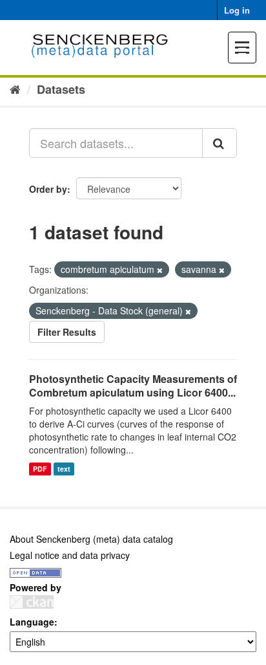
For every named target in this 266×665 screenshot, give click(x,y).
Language (32, 621)
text (63, 469)
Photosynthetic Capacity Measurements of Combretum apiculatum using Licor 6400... (133, 385)
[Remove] (160, 270)
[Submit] (219, 143)
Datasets (61, 89)
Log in (237, 10)
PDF (39, 469)
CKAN (32, 602)
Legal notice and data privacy (70, 555)
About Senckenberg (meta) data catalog (91, 538)
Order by (48, 188)
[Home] (15, 88)
